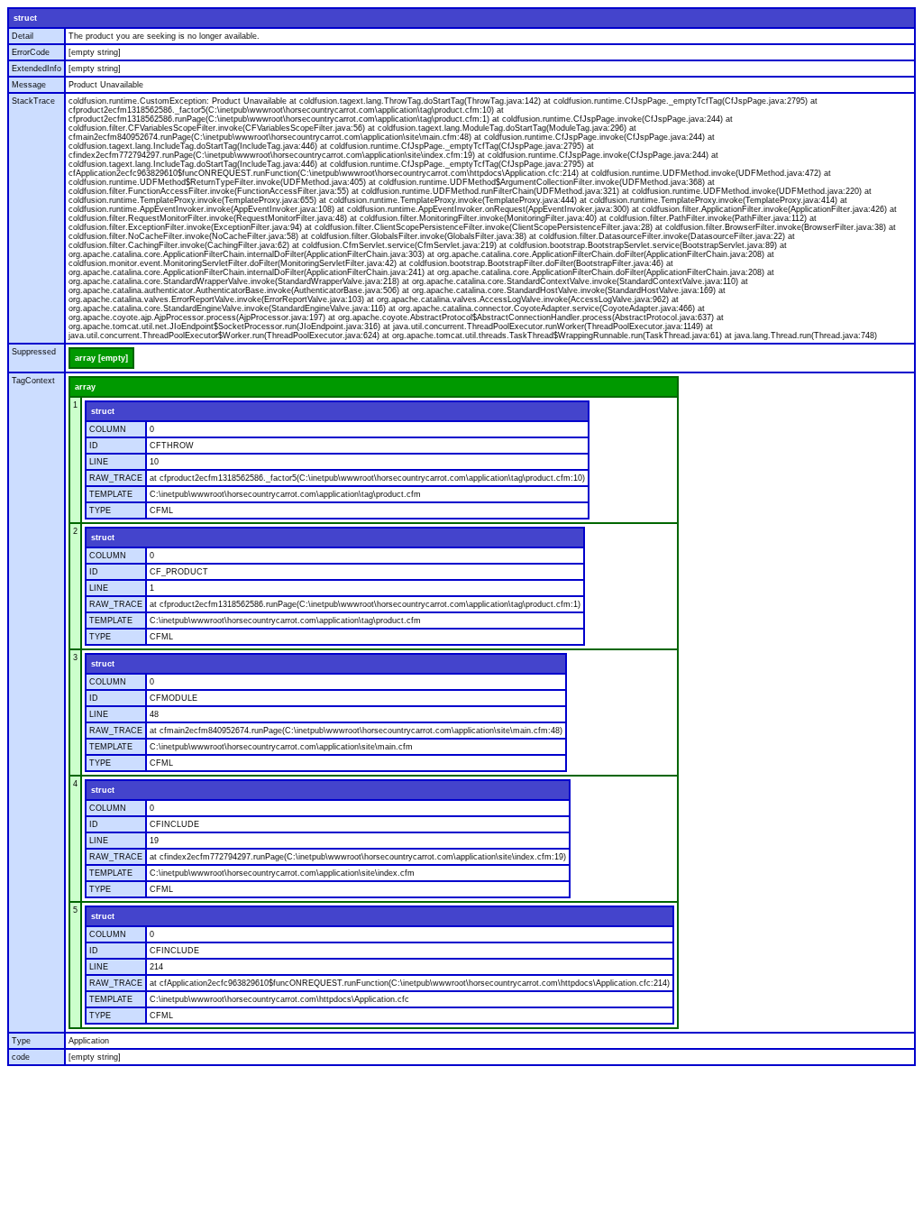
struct (25, 18)
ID (93, 445)
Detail (22, 36)
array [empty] (101, 358)
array (85, 386)
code (21, 1057)
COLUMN (107, 429)
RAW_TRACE (115, 478)
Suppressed (34, 351)
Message (29, 84)
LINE (98, 461)
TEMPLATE (111, 494)
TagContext (33, 380)
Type (21, 1040)
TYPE (100, 510)
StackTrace (33, 101)
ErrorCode (31, 52)
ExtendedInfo (36, 68)
